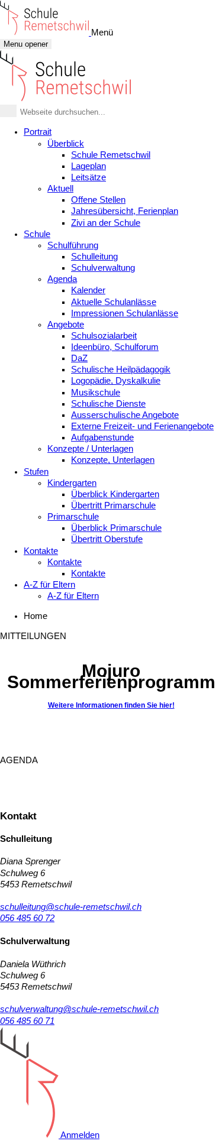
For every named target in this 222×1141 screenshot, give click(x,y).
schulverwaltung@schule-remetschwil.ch (79, 1009)
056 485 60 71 (27, 1021)
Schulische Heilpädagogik (120, 369)
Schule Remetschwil (110, 155)
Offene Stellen (98, 200)
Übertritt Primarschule (113, 505)
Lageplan (88, 166)
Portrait (38, 132)
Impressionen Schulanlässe (124, 313)
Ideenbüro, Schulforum (115, 347)
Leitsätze (88, 177)
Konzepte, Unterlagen (113, 460)
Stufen (36, 472)
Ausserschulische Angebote (125, 415)
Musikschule (95, 392)
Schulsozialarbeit (104, 336)
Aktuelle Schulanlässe (113, 302)
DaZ (79, 358)
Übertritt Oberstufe (107, 539)
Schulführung (72, 245)
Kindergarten (71, 483)
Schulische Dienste (108, 404)
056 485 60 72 (27, 918)
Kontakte (41, 551)
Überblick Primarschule (116, 528)
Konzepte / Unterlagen (90, 448)
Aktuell (60, 188)
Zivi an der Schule (105, 223)
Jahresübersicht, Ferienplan (124, 211)
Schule (37, 234)
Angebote (65, 324)
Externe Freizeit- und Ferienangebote (142, 426)
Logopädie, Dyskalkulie (115, 380)
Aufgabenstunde (102, 437)
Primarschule (73, 516)
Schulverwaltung (103, 268)
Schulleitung (94, 256)
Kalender (88, 290)
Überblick (65, 143)
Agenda (62, 279)
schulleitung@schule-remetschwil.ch (70, 907)
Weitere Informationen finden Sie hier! (111, 705)
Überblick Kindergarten (115, 494)
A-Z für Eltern (49, 584)
